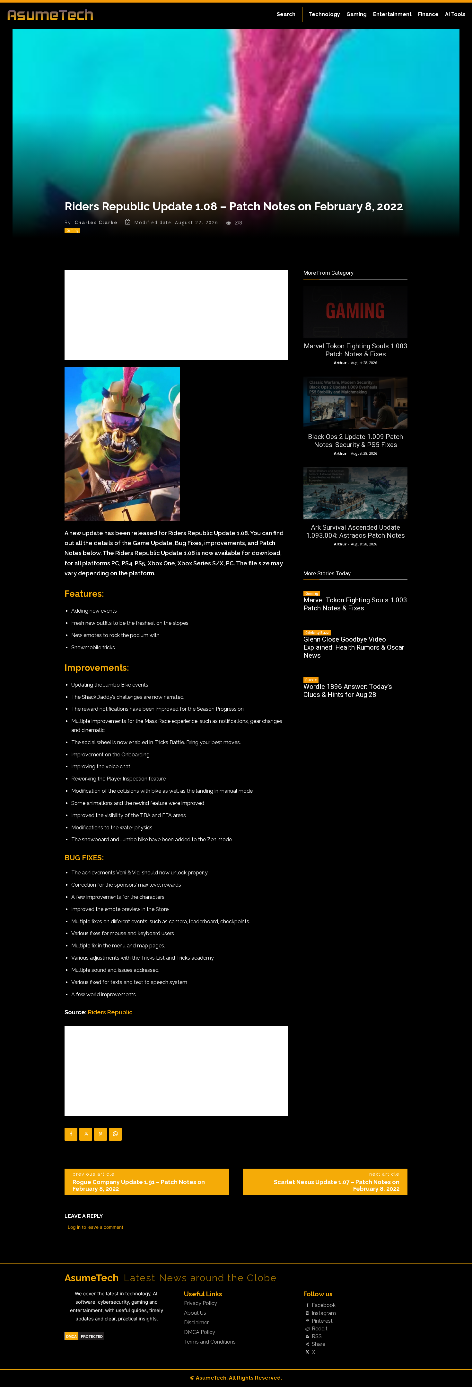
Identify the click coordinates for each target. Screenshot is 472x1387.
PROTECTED (92, 1336)
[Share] (307, 1344)
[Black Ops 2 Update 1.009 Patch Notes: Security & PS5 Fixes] (355, 403)
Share (318, 1344)
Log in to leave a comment (95, 1227)
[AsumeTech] (56, 14)
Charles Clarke (96, 222)
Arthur (340, 362)
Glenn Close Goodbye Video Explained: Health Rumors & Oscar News (353, 647)
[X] (85, 1134)
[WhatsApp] (115, 1134)
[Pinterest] (100, 1134)
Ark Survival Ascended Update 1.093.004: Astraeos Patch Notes (355, 531)
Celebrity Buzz (317, 632)
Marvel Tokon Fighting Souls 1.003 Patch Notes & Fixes (355, 350)
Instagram (324, 1313)
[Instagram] (307, 1313)
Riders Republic (110, 1012)
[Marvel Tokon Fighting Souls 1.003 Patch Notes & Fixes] (355, 312)
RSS (317, 1336)
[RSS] (307, 1337)
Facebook (324, 1305)
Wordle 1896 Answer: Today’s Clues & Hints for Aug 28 (347, 690)
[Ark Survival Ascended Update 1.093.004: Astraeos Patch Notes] (355, 493)
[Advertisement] (176, 315)
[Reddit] (307, 1329)
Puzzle (311, 680)
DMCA (71, 1336)
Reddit (320, 1328)
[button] (286, 14)
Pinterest (322, 1321)
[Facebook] (71, 1134)
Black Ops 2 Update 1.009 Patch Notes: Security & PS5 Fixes (355, 441)
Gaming (72, 230)
